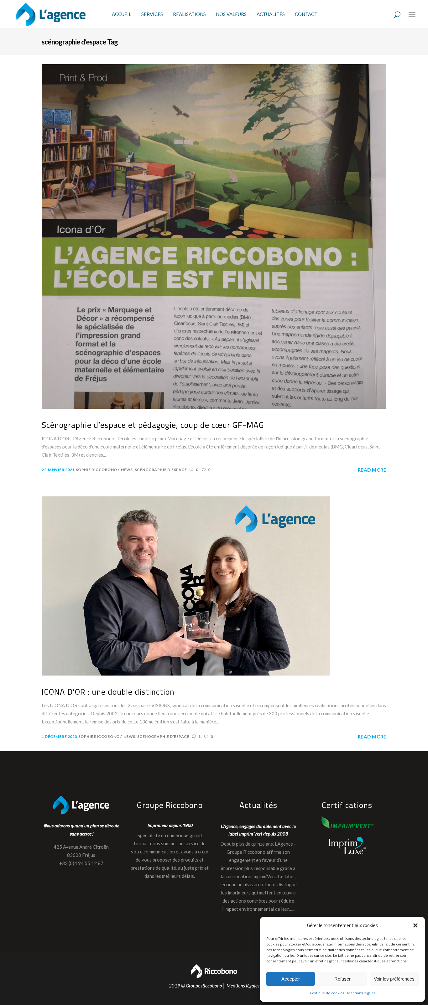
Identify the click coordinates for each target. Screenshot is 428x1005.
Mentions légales (361, 993)
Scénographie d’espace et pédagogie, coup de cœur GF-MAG (153, 425)
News (127, 469)
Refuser (342, 979)
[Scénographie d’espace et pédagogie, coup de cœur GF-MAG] (214, 236)
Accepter (290, 979)
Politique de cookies (327, 993)
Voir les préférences (394, 979)
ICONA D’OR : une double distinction (108, 692)
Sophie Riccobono (97, 469)
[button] (415, 925)
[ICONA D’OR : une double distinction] (186, 585)
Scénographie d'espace (161, 469)
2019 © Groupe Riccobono (195, 985)
